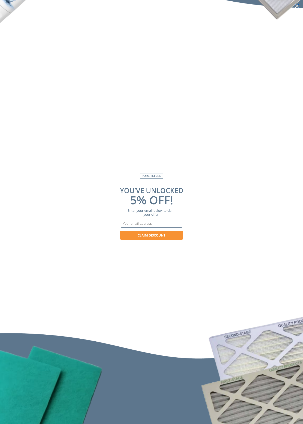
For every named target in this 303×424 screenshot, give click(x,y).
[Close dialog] (297, 6)
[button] (151, 235)
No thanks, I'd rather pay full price (151, 245)
